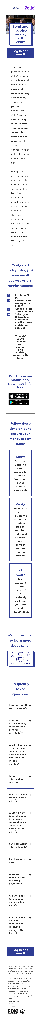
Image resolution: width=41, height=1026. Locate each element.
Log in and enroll (20, 52)
